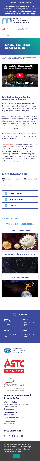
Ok (16, 456)
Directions (10, 409)
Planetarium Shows (30, 57)
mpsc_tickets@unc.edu (13, 417)
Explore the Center (14, 57)
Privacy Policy (9, 421)
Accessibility (9, 423)
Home (4, 57)
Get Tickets (8, 185)
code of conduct (29, 146)
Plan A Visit (26, 14)
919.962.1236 (9, 415)
